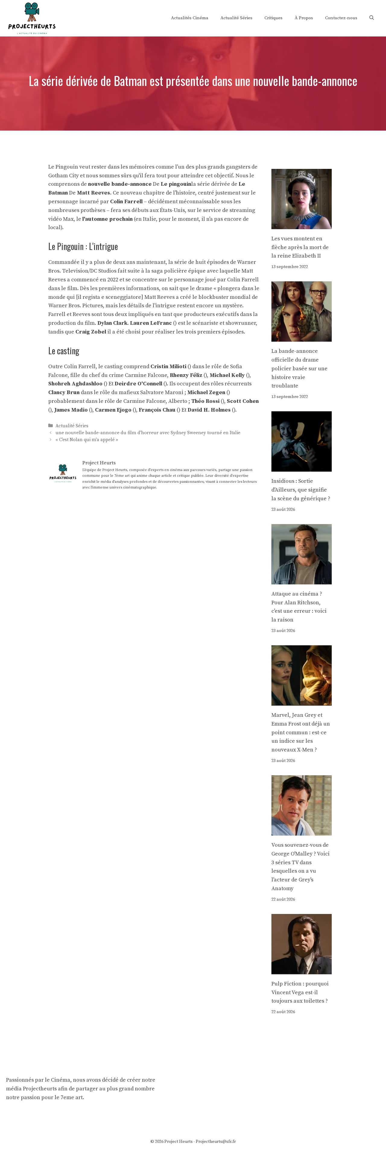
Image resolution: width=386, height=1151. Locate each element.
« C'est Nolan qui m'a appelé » (86, 440)
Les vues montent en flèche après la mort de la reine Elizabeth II (300, 247)
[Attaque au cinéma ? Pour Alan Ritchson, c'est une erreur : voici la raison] (301, 579)
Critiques (273, 18)
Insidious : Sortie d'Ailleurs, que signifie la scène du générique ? (300, 490)
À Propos (304, 18)
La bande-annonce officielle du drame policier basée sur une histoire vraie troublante (299, 368)
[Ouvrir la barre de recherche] (371, 18)
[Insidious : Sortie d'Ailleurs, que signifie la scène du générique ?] (301, 466)
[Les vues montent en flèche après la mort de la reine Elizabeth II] (301, 224)
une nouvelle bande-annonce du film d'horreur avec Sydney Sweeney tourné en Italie (147, 433)
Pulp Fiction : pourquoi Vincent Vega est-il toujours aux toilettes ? (300, 992)
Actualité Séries (236, 18)
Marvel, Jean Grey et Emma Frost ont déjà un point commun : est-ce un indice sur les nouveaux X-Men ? (300, 732)
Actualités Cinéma (189, 18)
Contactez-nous (341, 18)
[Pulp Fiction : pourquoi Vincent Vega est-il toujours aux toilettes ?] (301, 969)
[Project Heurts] (31, 17)
